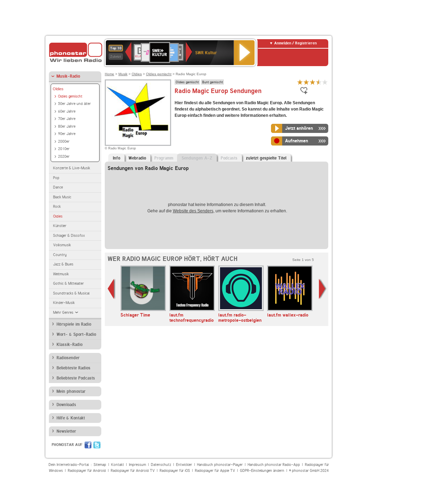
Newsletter (66, 431)
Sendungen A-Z (197, 158)
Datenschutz (161, 464)
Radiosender (68, 357)
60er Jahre (66, 111)
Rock (57, 206)
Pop (56, 178)
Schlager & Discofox (69, 235)
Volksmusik (62, 245)
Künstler (59, 226)
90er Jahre (66, 134)
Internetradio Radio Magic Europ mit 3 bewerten (312, 82)
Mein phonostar (71, 391)
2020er (63, 156)
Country (60, 255)
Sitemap (100, 464)
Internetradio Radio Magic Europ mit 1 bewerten (300, 82)
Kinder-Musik (64, 302)
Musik (122, 74)
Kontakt (117, 464)
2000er (63, 141)
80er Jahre (66, 126)
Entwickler (184, 464)
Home (109, 74)
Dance (58, 187)
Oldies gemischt (70, 96)
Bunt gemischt (212, 82)
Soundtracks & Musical (71, 293)
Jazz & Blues (63, 264)
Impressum (137, 464)
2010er (63, 149)
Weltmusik (61, 274)
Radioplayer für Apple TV (215, 470)
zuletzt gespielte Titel (266, 158)
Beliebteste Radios (73, 368)
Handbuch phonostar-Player (220, 464)
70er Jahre (66, 118)
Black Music (62, 197)
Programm (163, 158)
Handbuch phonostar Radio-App (274, 464)
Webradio (137, 158)
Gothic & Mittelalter (68, 283)
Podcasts (229, 158)
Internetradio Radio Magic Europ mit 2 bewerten (306, 82)
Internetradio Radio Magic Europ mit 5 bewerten (325, 82)
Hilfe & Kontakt (71, 418)
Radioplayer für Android (87, 470)
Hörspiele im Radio (74, 324)
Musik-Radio (68, 76)
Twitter (97, 444)
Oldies (58, 89)
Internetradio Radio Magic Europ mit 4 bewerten (319, 82)
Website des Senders (193, 210)
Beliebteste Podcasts (76, 378)
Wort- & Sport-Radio (76, 334)
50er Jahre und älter (74, 103)
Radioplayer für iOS (175, 470)
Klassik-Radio (69, 344)
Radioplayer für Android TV (133, 470)
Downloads (66, 404)
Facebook (88, 444)
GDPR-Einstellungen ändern (262, 470)
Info (116, 158)
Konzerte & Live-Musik (71, 168)
